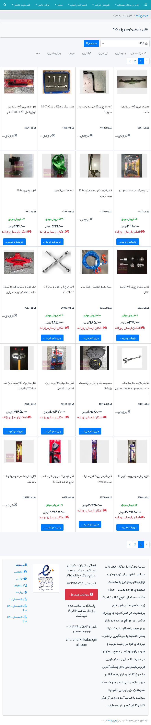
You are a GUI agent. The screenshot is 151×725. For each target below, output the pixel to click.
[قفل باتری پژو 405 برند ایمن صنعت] (132, 82)
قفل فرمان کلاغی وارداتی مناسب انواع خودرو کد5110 (57, 478)
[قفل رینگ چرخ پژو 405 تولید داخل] (132, 263)
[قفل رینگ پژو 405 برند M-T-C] (56, 82)
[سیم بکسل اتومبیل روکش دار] (94, 263)
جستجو (93, 43)
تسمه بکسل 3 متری (64, 190)
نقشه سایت (17, 599)
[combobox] (125, 43)
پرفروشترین (54, 53)
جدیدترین (120, 53)
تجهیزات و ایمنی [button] (78, 4)
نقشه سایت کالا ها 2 (17, 619)
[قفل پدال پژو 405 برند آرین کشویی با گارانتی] (56, 359)
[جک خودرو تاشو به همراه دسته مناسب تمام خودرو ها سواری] (19, 263)
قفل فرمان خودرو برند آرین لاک (133, 476)
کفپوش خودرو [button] (102, 4)
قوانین (19, 578)
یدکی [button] (60, 4)
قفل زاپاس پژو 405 (26, 190)
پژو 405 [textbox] (143, 43)
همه (38, 53)
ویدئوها (20, 564)
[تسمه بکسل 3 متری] (56, 166)
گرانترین (86, 53)
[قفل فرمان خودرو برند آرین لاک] (132, 452)
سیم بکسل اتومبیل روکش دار (96, 286)
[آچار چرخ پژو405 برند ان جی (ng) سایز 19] (94, 82)
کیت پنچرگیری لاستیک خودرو (134, 190)
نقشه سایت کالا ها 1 (17, 608)
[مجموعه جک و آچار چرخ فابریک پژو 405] (94, 359)
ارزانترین (103, 53)
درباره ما (20, 592)
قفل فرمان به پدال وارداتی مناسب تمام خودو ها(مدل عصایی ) (132, 388)
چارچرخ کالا (142, 15)
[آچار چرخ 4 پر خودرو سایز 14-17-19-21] (56, 263)
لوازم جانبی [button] (43, 4)
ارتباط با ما (19, 585)
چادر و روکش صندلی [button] (128, 4)
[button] (146, 4)
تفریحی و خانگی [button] (22, 4)
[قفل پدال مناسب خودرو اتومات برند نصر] (19, 452)
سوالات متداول (79, 594)
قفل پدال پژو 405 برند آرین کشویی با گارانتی (59, 385)
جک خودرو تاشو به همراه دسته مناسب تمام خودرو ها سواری (19, 289)
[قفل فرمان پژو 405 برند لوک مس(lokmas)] (94, 452)
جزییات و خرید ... (128, 241)
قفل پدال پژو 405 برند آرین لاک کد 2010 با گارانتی (20, 385)
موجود (71, 53)
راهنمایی (19, 571)
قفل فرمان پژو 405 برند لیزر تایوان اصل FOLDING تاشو (21, 109)
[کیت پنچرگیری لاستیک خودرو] (132, 166)
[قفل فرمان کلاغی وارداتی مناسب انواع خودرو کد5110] (56, 452)
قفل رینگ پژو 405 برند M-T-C (57, 106)
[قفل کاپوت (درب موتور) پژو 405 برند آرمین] (94, 166)
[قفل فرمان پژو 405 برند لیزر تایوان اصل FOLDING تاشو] (19, 82)
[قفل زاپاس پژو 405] (19, 166)
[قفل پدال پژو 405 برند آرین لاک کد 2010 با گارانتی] (19, 359)
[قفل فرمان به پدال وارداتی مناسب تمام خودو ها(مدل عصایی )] (132, 359)
